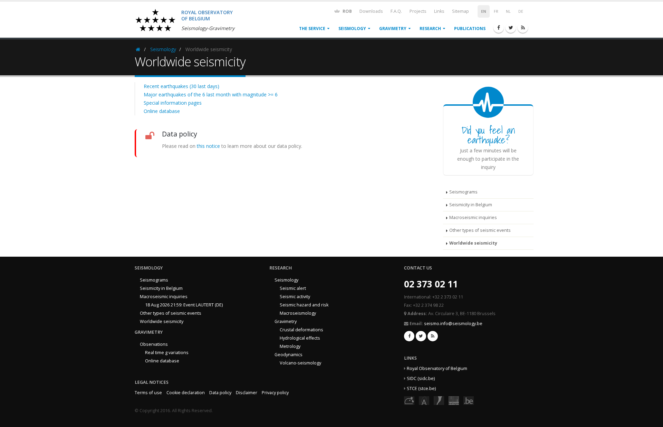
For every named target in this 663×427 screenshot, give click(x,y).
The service (312, 28)
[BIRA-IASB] (424, 400)
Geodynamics (288, 355)
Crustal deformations (301, 330)
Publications (470, 28)
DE (520, 11)
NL (508, 11)
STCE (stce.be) (421, 388)
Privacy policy (275, 393)
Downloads (371, 11)
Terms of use (148, 393)
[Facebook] (498, 27)
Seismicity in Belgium (470, 205)
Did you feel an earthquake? (488, 135)
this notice (208, 146)
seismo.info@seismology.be (453, 323)
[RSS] (523, 27)
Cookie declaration (185, 393)
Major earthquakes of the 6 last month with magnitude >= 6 (211, 94)
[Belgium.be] (468, 400)
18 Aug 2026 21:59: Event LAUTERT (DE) (184, 305)
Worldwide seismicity (473, 243)
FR (496, 11)
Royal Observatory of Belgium (437, 368)
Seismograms (463, 192)
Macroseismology (298, 313)
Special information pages (173, 102)
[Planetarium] (409, 400)
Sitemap (460, 11)
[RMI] (439, 400)
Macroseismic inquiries (473, 217)
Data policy (220, 393)
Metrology (290, 346)
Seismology (352, 28)
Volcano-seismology (300, 363)
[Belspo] (454, 400)
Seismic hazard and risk (304, 305)
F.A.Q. (396, 11)
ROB (347, 11)
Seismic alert (293, 288)
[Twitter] (511, 27)
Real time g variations (167, 352)
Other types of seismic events (480, 230)
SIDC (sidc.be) (421, 378)
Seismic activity (295, 297)
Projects (418, 11)
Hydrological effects (300, 338)
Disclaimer (246, 393)
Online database (162, 111)
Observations (154, 344)
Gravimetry (392, 28)
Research (430, 28)
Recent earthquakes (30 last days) (181, 86)
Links (439, 11)
